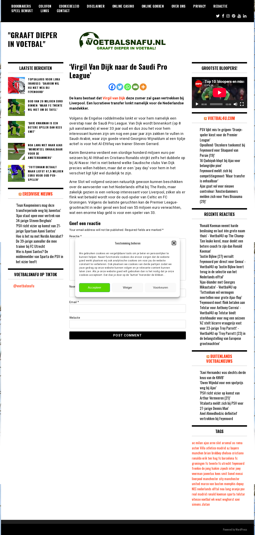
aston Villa (198, 448)
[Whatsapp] (127, 86)
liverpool (197, 478)
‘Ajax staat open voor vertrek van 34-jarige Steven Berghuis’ (38, 218)
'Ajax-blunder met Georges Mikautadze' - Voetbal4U (217, 284)
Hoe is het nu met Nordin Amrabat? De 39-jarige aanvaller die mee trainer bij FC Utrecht (39, 241)
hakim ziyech (220, 468)
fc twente (211, 463)
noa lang (225, 489)
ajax (206, 442)
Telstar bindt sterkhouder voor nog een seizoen (222, 315)
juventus (208, 473)
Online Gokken (153, 6)
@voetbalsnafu (23, 285)
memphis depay (233, 483)
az (228, 448)
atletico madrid (216, 448)
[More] (143, 86)
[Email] (135, 86)
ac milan (197, 442)
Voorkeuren (160, 287)
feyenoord (238, 463)
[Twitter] (119, 86)
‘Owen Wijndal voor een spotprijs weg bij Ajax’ (221, 385)
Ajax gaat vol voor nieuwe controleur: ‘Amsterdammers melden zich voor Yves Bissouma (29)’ (221, 193)
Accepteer (94, 287)
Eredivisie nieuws (38, 194)
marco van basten (212, 483)
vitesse (196, 499)
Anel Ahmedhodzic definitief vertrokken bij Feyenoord (218, 416)
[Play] (197, 104)
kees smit (221, 473)
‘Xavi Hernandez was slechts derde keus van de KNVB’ (223, 375)
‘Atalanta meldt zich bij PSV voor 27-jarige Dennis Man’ (221, 406)
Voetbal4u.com (221, 118)
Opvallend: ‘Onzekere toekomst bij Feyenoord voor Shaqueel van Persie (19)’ (222, 150)
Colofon (45, 6)
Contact (63, 10)
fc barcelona (226, 458)
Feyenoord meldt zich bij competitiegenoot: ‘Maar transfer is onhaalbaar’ (222, 175)
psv (242, 489)
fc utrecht (224, 463)
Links (45, 10)
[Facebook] (112, 86)
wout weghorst (224, 499)
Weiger (127, 287)
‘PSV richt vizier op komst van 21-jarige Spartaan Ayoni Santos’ (38, 228)
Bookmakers (21, 6)
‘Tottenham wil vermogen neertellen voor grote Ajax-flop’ (221, 295)
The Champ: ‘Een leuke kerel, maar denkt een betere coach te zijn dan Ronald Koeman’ (222, 243)
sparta (231, 494)
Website (74, 317)
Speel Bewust (22, 10)
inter (232, 468)
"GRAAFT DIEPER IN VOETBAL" (32, 39)
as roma (237, 442)
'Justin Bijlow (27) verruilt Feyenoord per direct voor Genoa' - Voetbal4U (223, 261)
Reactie (75, 236)
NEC (194, 489)
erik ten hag (210, 458)
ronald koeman (217, 494)
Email (74, 302)
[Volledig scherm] (242, 104)
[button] (174, 243)
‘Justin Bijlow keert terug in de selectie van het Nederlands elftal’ (222, 271)
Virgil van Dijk (114, 98)
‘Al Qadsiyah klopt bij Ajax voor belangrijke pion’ (220, 163)
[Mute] (235, 104)
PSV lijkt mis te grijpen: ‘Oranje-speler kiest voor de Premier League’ (221, 134)
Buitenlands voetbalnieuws (219, 358)
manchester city (213, 478)
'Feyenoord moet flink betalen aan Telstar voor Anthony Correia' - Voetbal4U (222, 307)
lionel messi (235, 473)
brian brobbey (212, 453)
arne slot (215, 442)
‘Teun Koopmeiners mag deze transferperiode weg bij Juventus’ (38, 208)
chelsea (226, 453)
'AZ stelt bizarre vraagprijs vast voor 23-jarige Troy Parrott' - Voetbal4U (221, 328)
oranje (236, 489)
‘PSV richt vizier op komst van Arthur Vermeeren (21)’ (220, 395)
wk (213, 499)
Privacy (199, 6)
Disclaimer (96, 6)
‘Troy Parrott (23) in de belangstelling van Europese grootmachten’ (222, 338)
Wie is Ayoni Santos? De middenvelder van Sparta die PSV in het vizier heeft (39, 256)
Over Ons (179, 6)
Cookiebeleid (69, 6)
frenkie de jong (201, 468)
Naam (74, 286)
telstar (240, 494)
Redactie (220, 6)
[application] (219, 92)
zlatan (206, 504)
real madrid (199, 494)
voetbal (205, 499)
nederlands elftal (208, 489)
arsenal (226, 442)
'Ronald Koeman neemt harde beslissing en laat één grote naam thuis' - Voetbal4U (222, 230)
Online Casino (123, 6)
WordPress (241, 529)
